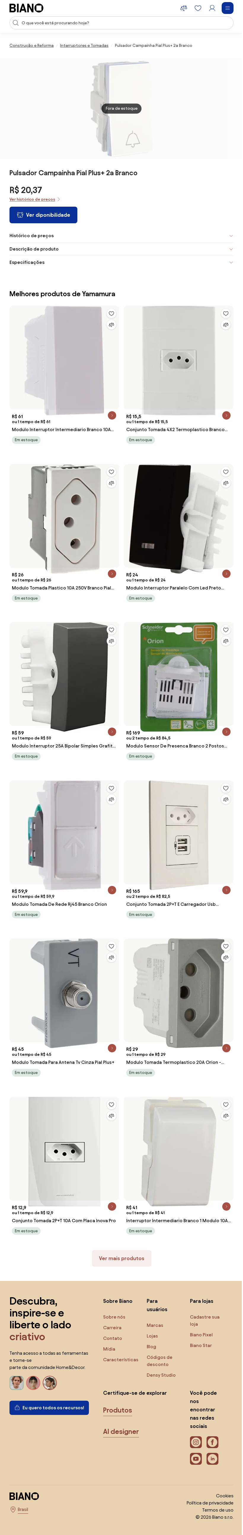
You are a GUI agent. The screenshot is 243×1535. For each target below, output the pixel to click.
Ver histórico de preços (32, 199)
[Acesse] (212, 8)
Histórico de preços (31, 235)
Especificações (26, 262)
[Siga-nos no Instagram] (193, 1442)
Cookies (220, 1495)
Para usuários (155, 1305)
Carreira (112, 1327)
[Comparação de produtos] (184, 8)
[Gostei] (109, 313)
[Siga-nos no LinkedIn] (209, 1459)
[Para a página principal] (26, 8)
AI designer (121, 1431)
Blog (150, 1346)
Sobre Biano (117, 1301)
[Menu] (228, 8)
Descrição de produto (34, 248)
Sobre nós (114, 1316)
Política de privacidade (205, 1502)
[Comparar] (109, 324)
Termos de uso (213, 1509)
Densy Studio (159, 1375)
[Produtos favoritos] (198, 8)
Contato (112, 1338)
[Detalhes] (110, 413)
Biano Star (198, 1345)
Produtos (117, 1410)
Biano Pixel (198, 1334)
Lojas (150, 1335)
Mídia (109, 1348)
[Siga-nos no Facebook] (209, 1442)
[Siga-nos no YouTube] (193, 1459)
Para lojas (198, 1301)
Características (120, 1359)
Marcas (153, 1325)
